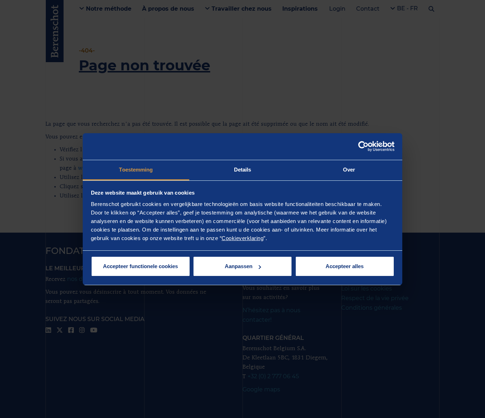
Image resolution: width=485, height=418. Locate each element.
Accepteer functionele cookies (140, 266)
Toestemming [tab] (136, 170)
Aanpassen (238, 266)
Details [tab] (242, 170)
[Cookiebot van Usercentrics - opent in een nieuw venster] (363, 146)
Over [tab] (349, 170)
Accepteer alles (345, 266)
